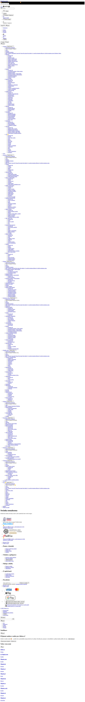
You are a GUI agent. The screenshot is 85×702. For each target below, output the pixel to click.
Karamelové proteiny (12, 291)
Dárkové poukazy (9, 559)
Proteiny (7, 69)
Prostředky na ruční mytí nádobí (14, 459)
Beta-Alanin (10, 325)
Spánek (9, 144)
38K (15, 603)
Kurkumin (10, 388)
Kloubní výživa (11, 96)
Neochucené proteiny (12, 289)
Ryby (9, 229)
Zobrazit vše (10, 55)
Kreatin (9, 83)
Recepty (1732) (6, 542)
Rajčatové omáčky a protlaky (13, 250)
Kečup (9, 246)
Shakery (9, 468)
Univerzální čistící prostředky (13, 456)
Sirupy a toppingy (11, 200)
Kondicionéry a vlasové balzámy (14, 443)
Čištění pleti (10, 431)
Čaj (8, 256)
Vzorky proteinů (8, 286)
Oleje (9, 220)
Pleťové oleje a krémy (12, 429)
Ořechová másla (11, 57)
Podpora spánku (11, 105)
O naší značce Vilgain (9, 573)
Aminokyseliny (11, 86)
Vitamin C (10, 362)
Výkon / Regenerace (12, 151)
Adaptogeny (10, 97)
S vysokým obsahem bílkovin (38, 53)
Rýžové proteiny (11, 277)
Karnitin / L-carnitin (12, 346)
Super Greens (10, 369)
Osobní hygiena (11, 117)
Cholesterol (10, 146)
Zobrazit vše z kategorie (10, 47)
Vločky (9, 166)
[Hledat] (1, 8)
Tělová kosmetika (11, 116)
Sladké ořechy (11, 193)
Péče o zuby (10, 119)
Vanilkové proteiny (11, 290)
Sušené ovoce (10, 181)
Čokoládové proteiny (12, 293)
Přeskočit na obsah (4, 1)
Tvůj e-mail (5, 582)
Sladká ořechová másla (12, 176)
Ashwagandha (11, 379)
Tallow (59, 53)
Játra (9, 147)
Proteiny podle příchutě (10, 287)
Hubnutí (9, 142)
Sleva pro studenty (9, 558)
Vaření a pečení (11, 62)
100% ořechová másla (12, 174)
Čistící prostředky (11, 124)
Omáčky (9, 66)
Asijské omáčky (11, 248)
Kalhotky (10, 411)
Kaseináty (10, 281)
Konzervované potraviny (13, 64)
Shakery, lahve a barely (12, 128)
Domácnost (7, 120)
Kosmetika (7, 111)
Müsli (9, 168)
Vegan (21, 53)
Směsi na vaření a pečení (13, 211)
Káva (9, 255)
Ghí (8, 222)
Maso (9, 228)
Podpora (11, 548)
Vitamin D (10, 363)
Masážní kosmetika (11, 114)
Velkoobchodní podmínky (8, 612)
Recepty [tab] (4, 626)
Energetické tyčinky (12, 336)
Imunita (9, 136)
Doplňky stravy (8, 91)
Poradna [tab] (4, 627)
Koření (9, 205)
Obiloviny (10, 239)
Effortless (56, 53)
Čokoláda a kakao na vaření (13, 217)
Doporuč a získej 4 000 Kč (10, 557)
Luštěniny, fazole (11, 238)
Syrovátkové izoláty (12, 272)
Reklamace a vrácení (9, 567)
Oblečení (7, 106)
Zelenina (9, 232)
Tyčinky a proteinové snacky (13, 88)
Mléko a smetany (11, 216)
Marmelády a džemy (12, 207)
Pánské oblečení (11, 109)
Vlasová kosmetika (11, 118)
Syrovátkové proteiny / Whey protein (15, 71)
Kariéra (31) (7, 549)
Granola (9, 167)
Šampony (10, 442)
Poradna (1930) (8, 551)
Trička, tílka (10, 414)
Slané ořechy (10, 194)
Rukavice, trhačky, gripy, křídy (14, 132)
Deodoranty (10, 434)
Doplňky (9, 110)
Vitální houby (10, 370)
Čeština (4, 39)
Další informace (71, 638)
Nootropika (10, 99)
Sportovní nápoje (11, 82)
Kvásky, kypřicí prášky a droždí (14, 213)
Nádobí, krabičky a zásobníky (14, 131)
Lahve (9, 469)
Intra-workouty (11, 319)
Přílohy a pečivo (11, 65)
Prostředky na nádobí (12, 125)
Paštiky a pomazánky (12, 230)
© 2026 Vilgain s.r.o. (4, 608)
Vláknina (10, 395)
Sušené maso (10, 192)
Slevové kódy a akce (9, 561)
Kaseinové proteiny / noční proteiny (15, 74)
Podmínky (5, 611)
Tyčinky (9, 187)
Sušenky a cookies (11, 190)
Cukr (9, 201)
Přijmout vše (13, 641)
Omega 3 (10, 383)
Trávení (9, 143)
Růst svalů (10, 141)
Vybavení (7, 126)
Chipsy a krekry (11, 189)
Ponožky (9, 410)
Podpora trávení (11, 104)
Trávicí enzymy (11, 396)
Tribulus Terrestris (11, 320)
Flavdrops (10, 204)
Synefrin (9, 347)
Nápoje (9, 68)
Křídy (9, 478)
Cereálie (9, 56)
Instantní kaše (10, 169)
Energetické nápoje (11, 311)
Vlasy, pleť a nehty (11, 137)
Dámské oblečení (11, 108)
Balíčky (4, 506)
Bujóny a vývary (11, 208)
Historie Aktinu (8, 574)
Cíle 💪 (7, 134)
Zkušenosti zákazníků (9, 576)
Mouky (9, 212)
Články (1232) (6, 543)
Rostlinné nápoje (11, 259)
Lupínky (9, 171)
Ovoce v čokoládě (11, 196)
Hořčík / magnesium (12, 359)
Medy (9, 202)
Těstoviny (10, 236)
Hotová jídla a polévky (12, 227)
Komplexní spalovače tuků (13, 348)
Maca (9, 378)
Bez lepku (25, 53)
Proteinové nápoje (11, 72)
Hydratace (10, 152)
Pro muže (10, 102)
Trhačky (9, 477)
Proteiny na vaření (11, 77)
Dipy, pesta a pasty (11, 252)
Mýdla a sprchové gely (12, 435)
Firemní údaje (5, 610)
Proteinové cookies (11, 337)
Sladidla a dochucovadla (13, 61)
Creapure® (10, 315)
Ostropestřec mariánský (12, 387)
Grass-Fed (18, 53)
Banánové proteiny (11, 295)
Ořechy (9, 180)
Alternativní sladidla (12, 203)
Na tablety (10, 474)
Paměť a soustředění (12, 145)
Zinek (9, 365)
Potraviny (7, 54)
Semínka (9, 182)
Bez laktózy (29, 53)
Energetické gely (11, 342)
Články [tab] (4, 625)
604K (15, 601)
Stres (9, 138)
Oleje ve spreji (11, 221)
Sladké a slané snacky (12, 60)
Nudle (9, 240)
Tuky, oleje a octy (11, 63)
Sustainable (13, 53)
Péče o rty (10, 430)
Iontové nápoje (11, 310)
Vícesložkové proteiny (12, 75)
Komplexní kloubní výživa (13, 375)
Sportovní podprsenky (12, 408)
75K (18, 604)
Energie (9, 150)
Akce (6, 50)
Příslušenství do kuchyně (13, 129)
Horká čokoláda (11, 257)
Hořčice (9, 247)
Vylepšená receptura (9, 52)
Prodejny (7, 552)
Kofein (9, 321)
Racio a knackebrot (12, 243)
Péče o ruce (10, 437)
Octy (9, 223)
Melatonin (10, 399)
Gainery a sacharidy (12, 89)
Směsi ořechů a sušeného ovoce (14, 184)
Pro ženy (9, 101)
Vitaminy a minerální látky (13, 93)
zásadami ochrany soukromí (21, 584)
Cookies (4, 613)
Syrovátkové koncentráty (13, 271)
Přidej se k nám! (6, 507)
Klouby (9, 140)
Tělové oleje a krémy (12, 438)
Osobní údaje (5, 615)
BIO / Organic (8, 53)
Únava (9, 149)
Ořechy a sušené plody (12, 59)
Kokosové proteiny (11, 296)
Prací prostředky (11, 123)
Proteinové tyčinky (11, 335)
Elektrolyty (10, 81)
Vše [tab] (4, 623)
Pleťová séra (10, 428)
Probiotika (10, 394)
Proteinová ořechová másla (13, 175)
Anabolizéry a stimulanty (13, 84)
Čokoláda (10, 195)
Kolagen (9, 78)
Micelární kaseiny (11, 280)
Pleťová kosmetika (11, 115)
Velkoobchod (8, 568)
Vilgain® (5, 46)
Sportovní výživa (8, 79)
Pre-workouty (10, 318)
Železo (9, 366)
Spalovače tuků (11, 90)
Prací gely (10, 453)
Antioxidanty (10, 100)
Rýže (9, 237)
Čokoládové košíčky (12, 191)
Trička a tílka (10, 409)
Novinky (7, 51)
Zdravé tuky (10, 98)
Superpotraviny (11, 95)
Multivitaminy (11, 360)
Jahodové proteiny (11, 294)
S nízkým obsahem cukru (49, 53)
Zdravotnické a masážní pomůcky (14, 133)
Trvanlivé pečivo (11, 241)
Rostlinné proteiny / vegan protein (14, 73)
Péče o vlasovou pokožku (13, 444)
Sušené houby (11, 183)
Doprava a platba (8, 566)
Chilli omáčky (11, 249)
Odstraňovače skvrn (12, 454)
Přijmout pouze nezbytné (5, 641)
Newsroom (7, 577)
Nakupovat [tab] (5, 624)
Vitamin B (10, 361)
